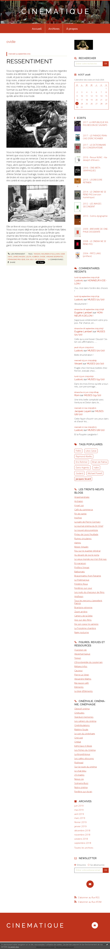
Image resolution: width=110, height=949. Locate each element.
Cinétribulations (82, 725)
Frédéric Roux (81, 583)
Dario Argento (82, 467)
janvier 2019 (80, 826)
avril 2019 (79, 814)
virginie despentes (54, 257)
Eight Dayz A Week (83, 745)
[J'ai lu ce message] (107, 944)
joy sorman (39, 259)
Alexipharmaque (82, 653)
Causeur (78, 670)
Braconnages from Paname (87, 575)
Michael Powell (95, 473)
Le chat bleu (80, 770)
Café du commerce (83, 509)
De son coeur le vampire (86, 624)
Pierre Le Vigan (81, 674)
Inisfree (78, 517)
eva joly (30, 259)
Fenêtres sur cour (83, 588)
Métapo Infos (80, 666)
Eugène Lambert (83, 312)
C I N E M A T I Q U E (55, 11)
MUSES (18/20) (96, 430)
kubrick (35, 257)
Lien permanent (17, 254)
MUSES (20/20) (96, 350)
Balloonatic (79, 571)
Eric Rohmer (82, 461)
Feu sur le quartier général (87, 550)
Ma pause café (81, 683)
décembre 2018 (82, 830)
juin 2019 (79, 805)
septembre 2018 (82, 843)
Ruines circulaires (83, 538)
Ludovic (78, 280)
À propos (72, 28)
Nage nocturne (81, 632)
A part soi (79, 505)
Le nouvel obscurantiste (86, 530)
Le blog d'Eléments (83, 691)
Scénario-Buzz (81, 783)
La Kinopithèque (82, 754)
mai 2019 (79, 810)
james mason (19, 257)
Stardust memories (83, 716)
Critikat (77, 741)
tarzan (37, 254)
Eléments (79, 687)
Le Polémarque (81, 579)
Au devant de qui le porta (86, 554)
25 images (79, 774)
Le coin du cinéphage (84, 733)
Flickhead (78, 762)
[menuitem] (37, 28)
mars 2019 (79, 818)
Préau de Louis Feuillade (86, 534)
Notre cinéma (81, 787)
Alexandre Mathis (82, 678)
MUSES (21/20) (96, 299)
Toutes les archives (83, 847)
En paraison (80, 563)
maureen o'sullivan (50, 254)
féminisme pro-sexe (16, 259)
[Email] (90, 884)
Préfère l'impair (81, 567)
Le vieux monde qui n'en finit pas (90, 559)
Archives (53, 28)
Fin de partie (80, 513)
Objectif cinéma (82, 708)
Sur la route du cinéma (85, 766)
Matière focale (81, 729)
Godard (79, 473)
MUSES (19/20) (96, 379)
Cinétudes (79, 712)
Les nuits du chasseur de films (89, 592)
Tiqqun (77, 658)
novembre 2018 (82, 834)
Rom (77, 395)
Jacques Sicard (83, 478)
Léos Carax (91, 450)
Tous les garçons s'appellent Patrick (88, 602)
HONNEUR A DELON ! (88, 314)
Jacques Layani (82, 411)
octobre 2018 (81, 838)
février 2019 (80, 822)
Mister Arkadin (81, 546)
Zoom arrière (80, 611)
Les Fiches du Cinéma (85, 750)
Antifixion (78, 596)
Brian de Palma (99, 461)
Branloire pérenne (83, 607)
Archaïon (78, 501)
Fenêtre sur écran (83, 791)
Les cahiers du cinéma (85, 721)
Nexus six (79, 779)
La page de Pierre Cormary (87, 521)
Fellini (78, 450)
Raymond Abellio (84, 456)
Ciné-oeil (78, 737)
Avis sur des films (83, 619)
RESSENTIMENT (29, 61)
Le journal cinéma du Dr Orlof (88, 526)
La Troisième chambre (85, 628)
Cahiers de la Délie (83, 615)
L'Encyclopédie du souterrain (88, 662)
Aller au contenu (9, 2)
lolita (28, 257)
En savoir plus (13, 947)
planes (77, 542)
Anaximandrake (81, 497)
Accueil (37, 28)
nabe (96, 467)
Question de (80, 649)
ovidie (42, 257)
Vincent (78, 363)
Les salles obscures (84, 758)
